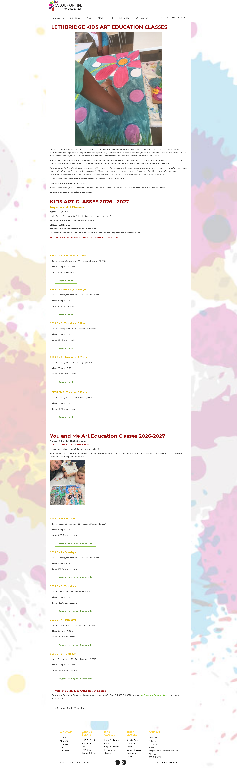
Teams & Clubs (89, 753)
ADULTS (102, 18)
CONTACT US (142, 18)
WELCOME (58, 18)
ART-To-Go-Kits (89, 740)
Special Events (133, 740)
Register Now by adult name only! (75, 611)
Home (63, 738)
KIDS (89, 18)
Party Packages (111, 740)
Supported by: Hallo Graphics (169, 762)
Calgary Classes (111, 746)
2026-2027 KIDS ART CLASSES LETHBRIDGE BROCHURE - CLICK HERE (84, 237)
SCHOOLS (75, 18)
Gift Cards (64, 751)
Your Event (87, 743)
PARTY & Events (120, 18)
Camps (107, 743)
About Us (64, 741)
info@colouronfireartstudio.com (155, 695)
